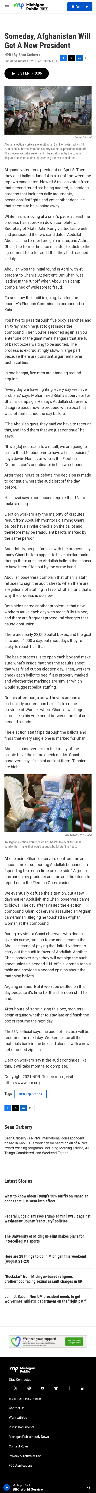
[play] (7, 1487)
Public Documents (21, 1427)
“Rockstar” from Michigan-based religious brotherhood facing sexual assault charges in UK (43, 1279)
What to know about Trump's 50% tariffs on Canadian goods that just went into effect (46, 1198)
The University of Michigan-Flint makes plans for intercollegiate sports (44, 1238)
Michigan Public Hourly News (29, 1437)
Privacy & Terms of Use (25, 1456)
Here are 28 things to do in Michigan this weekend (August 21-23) (45, 1259)
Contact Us (16, 1408)
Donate (81, 7)
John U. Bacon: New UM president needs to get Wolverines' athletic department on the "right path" (45, 1299)
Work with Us (18, 1417)
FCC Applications (21, 1465)
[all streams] (90, 1487)
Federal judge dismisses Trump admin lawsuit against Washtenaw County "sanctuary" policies (47, 1218)
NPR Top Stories (30, 1094)
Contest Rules (19, 1446)
